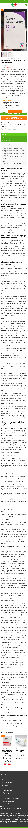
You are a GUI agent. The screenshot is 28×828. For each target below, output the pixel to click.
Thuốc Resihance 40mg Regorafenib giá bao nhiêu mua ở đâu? (7, 751)
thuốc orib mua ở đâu (21, 124)
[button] (2, 5)
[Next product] (2, 65)
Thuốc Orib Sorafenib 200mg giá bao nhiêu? (13, 163)
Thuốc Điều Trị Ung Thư (14, 58)
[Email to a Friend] (9, 129)
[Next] (25, 30)
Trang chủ (3, 58)
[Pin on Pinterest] (12, 129)
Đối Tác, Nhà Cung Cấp (7, 782)
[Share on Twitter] (7, 129)
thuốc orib (5, 124)
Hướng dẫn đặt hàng (7, 793)
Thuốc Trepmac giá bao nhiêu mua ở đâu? (20, 750)
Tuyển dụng (5, 785)
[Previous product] (5, 65)
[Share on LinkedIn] (14, 129)
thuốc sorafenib (4, 126)
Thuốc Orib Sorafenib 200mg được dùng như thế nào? (13, 151)
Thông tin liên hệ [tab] (7, 140)
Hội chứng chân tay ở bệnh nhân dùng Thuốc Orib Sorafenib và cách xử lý (13, 160)
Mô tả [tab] (4, 134)
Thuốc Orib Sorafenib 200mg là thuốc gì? (12, 148)
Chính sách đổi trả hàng (8, 801)
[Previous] (3, 30)
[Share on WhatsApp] (2, 129)
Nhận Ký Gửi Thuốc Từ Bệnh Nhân (10, 798)
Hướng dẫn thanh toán (7, 795)
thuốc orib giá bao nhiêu (12, 124)
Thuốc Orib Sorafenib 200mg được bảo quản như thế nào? (13, 154)
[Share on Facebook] (5, 129)
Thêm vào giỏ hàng (15, 111)
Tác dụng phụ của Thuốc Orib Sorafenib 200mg (12, 157)
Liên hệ (3, 788)
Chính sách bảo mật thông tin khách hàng (12, 804)
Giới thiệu (4, 777)
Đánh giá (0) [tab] (5, 137)
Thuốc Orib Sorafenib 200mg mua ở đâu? (13, 165)
